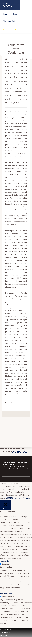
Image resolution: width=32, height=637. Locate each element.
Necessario (6, 564)
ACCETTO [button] (9, 498)
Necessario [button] (4, 561)
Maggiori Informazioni (23, 498)
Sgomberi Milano (19, 451)
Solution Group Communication (17, 468)
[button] (22, 27)
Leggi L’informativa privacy (11, 462)
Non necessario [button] (6, 594)
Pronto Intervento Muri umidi (8, 5)
